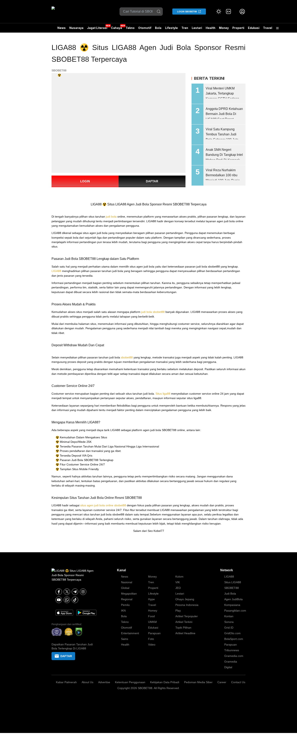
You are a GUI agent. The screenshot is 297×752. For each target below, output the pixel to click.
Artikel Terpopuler (186, 616)
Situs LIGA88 (232, 582)
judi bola (111, 216)
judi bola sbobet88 (153, 311)
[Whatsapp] (67, 600)
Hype (151, 599)
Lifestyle (171, 28)
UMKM (152, 621)
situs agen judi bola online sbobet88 (103, 505)
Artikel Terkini (183, 621)
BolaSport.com (233, 638)
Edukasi (253, 28)
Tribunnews (231, 650)
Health (210, 28)
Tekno (130, 28)
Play (178, 610)
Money (224, 28)
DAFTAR (152, 181)
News (61, 28)
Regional (126, 599)
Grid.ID (228, 627)
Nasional (126, 582)
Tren (184, 28)
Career (221, 682)
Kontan (228, 616)
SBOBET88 (59, 70)
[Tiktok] (75, 600)
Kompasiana (232, 604)
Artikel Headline (185, 633)
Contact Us (238, 682)
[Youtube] (59, 600)
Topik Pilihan (183, 627)
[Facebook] (59, 591)
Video (151, 644)
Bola (158, 28)
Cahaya (116, 28)
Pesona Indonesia (186, 604)
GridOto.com (232, 633)
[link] (228, 11)
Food (151, 616)
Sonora (229, 621)
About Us (87, 682)
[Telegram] (75, 591)
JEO (178, 587)
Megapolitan (129, 593)
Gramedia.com (233, 655)
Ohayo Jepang (184, 599)
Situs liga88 (163, 393)
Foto (151, 638)
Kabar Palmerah (66, 682)
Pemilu (125, 604)
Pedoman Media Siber (198, 682)
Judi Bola (230, 593)
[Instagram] (83, 591)
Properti (238, 28)
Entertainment (130, 633)
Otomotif (144, 28)
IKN (123, 610)
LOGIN (85, 181)
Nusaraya (76, 28)
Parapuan (154, 633)
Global (125, 587)
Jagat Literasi (97, 28)
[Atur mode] (219, 11)
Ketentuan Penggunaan (130, 682)
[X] (67, 591)
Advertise (104, 682)
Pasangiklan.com (235, 610)
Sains (124, 638)
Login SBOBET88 (187, 11)
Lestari (197, 29)
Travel (267, 28)
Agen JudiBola (233, 599)
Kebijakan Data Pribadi (164, 682)
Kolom (179, 576)
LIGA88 (56, 271)
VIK (177, 582)
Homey (152, 610)
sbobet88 (127, 357)
